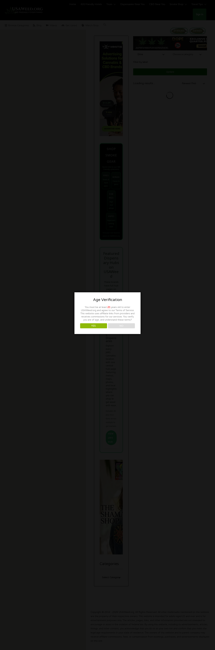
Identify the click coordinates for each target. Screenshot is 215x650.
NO (121, 325)
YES (93, 325)
